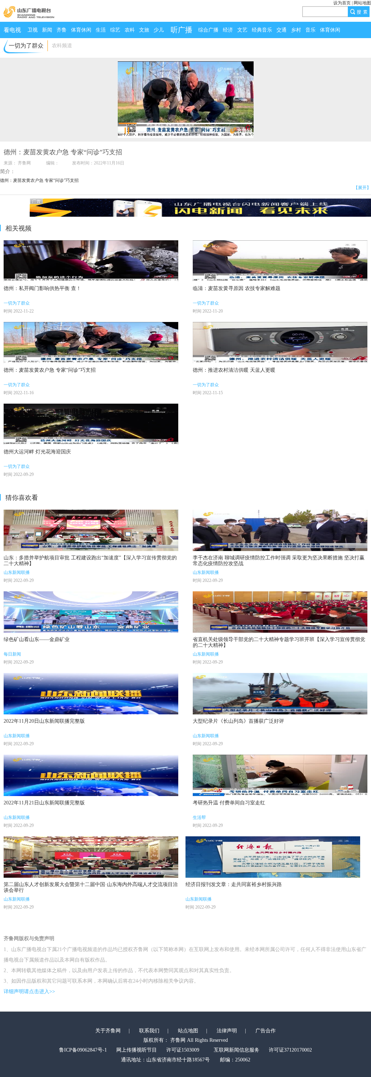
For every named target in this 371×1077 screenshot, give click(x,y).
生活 (101, 30)
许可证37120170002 (290, 1050)
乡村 (296, 30)
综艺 (115, 30)
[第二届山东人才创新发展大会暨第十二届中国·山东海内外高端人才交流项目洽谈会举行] (91, 857)
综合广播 (208, 30)
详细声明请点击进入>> (29, 991)
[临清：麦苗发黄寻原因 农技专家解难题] (280, 261)
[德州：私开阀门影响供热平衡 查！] (91, 261)
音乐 (310, 30)
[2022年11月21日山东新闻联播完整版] (91, 775)
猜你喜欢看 (21, 497)
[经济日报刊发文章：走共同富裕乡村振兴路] (273, 857)
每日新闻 (12, 654)
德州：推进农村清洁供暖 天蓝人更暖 (234, 370)
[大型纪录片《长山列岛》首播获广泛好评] (280, 693)
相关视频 (18, 228)
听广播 (181, 30)
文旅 (144, 30)
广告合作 (265, 1030)
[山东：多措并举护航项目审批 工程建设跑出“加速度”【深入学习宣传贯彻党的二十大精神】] (91, 530)
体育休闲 (81, 30)
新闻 (47, 30)
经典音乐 (262, 30)
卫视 (33, 30)
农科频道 (62, 45)
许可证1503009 (182, 1050)
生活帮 (199, 817)
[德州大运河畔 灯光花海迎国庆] (91, 424)
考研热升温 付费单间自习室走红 (229, 802)
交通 (281, 30)
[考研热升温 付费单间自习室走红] (280, 775)
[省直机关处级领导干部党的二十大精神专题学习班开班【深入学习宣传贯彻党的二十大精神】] (280, 612)
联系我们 (149, 1030)
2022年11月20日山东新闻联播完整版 (44, 721)
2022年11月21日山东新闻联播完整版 (44, 802)
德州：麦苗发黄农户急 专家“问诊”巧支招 (50, 370)
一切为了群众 (17, 303)
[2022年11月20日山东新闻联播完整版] (91, 693)
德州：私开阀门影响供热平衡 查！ (42, 288)
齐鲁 (62, 30)
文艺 (242, 30)
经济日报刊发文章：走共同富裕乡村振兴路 (234, 884)
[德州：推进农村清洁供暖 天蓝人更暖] (280, 342)
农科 (130, 30)
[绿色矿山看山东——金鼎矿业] (91, 612)
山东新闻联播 (17, 572)
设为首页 (342, 2)
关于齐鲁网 (108, 1030)
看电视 (12, 30)
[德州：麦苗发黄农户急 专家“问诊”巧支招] (91, 342)
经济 (228, 30)
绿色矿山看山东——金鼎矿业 (37, 639)
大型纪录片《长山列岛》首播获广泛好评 (238, 721)
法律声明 (227, 1030)
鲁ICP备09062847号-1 (83, 1050)
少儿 (159, 30)
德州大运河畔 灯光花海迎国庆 (37, 451)
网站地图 (362, 2)
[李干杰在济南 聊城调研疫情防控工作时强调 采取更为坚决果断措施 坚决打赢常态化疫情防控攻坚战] (280, 530)
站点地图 (188, 1030)
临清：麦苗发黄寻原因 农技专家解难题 (236, 288)
